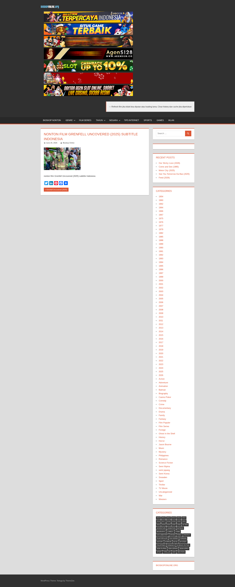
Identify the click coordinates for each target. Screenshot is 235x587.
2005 (161, 298)
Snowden (163, 477)
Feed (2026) (164, 178)
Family (162, 415)
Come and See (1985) (169, 167)
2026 (161, 375)
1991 (161, 251)
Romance (163, 459)
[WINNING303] (88, 83)
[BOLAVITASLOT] (88, 71)
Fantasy (162, 419)
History (162, 437)
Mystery (162, 452)
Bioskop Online (68, 143)
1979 (161, 229)
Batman (162, 390)
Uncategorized (165, 492)
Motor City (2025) (167, 170)
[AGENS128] (88, 58)
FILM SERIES (85, 120)
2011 (161, 320)
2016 (161, 339)
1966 (161, 211)
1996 (161, 269)
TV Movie (163, 488)
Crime (161, 404)
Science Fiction (166, 463)
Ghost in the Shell (167, 433)
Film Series (164, 426)
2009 (161, 313)
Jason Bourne (165, 444)
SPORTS (148, 120)
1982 (161, 233)
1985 (161, 237)
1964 (161, 207)
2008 (161, 310)
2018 (161, 346)
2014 (161, 331)
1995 (161, 266)
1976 (161, 222)
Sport (161, 481)
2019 (161, 350)
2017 (161, 342)
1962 (161, 204)
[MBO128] (88, 22)
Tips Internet (131, 120)
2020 (161, 353)
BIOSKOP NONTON (52, 120)
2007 (161, 306)
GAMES (160, 120)
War (160, 495)
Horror (162, 441)
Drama (162, 412)
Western (162, 499)
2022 (161, 361)
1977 (161, 226)
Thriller (162, 485)
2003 (161, 291)
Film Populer (164, 423)
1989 (161, 244)
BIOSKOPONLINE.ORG (167, 565)
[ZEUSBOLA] (88, 34)
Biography (163, 393)
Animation (163, 386)
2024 (161, 368)
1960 (161, 200)
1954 (161, 196)
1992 (161, 255)
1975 (161, 218)
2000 (161, 280)
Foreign (162, 430)
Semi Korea (164, 474)
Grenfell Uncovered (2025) (56, 190)
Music (161, 448)
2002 (161, 288)
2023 (161, 364)
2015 (161, 335)
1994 (161, 262)
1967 (161, 215)
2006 (161, 302)
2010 (161, 317)
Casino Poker (165, 397)
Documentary (165, 408)
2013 (161, 328)
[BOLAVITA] (88, 46)
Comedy (162, 401)
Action (161, 379)
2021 (161, 357)
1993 (161, 258)
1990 (161, 247)
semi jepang (164, 470)
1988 (161, 240)
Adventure (163, 382)
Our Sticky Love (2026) (169, 163)
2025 (161, 371)
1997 (161, 273)
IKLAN (171, 120)
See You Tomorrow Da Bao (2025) (174, 174)
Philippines (164, 455)
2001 (161, 284)
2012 (161, 324)
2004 (161, 295)
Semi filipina (164, 466)
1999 (161, 277)
